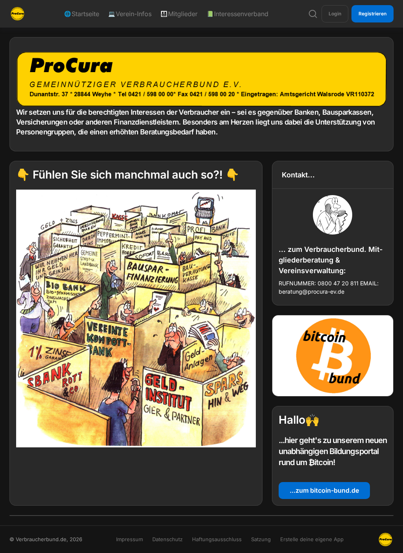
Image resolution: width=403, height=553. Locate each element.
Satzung (261, 539)
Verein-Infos (130, 14)
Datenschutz (167, 539)
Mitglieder (179, 14)
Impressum (129, 539)
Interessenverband (237, 14)
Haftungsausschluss (217, 539)
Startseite (82, 14)
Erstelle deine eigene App (312, 539)
